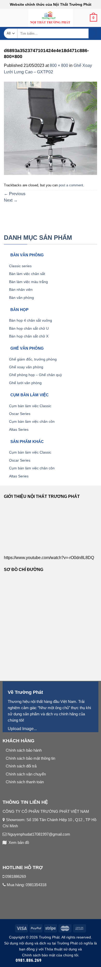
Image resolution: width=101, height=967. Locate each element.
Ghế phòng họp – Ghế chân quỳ (35, 375)
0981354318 (36, 885)
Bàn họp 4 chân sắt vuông (30, 320)
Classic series (20, 266)
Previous (14, 194)
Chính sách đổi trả (21, 766)
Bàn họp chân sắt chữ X (28, 336)
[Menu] (7, 19)
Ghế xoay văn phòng (26, 367)
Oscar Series (19, 414)
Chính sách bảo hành (24, 750)
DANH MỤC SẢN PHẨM (38, 237)
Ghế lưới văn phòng (25, 383)
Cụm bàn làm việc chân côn (32, 421)
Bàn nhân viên (21, 289)
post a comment (71, 185)
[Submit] (93, 33)
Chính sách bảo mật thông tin (30, 758)
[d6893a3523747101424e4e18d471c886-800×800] (50, 128)
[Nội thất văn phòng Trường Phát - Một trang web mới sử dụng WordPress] (50, 18)
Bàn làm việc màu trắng (28, 282)
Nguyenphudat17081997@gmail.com (38, 834)
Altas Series (18, 429)
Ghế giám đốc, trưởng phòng (33, 359)
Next (11, 200)
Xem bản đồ (19, 842)
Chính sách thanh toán (25, 782)
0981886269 (15, 876)
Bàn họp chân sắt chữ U (29, 328)
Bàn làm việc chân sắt (27, 274)
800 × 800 (59, 65)
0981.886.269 (28, 960)
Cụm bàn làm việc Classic (30, 406)
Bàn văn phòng (21, 297)
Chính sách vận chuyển (26, 774)
